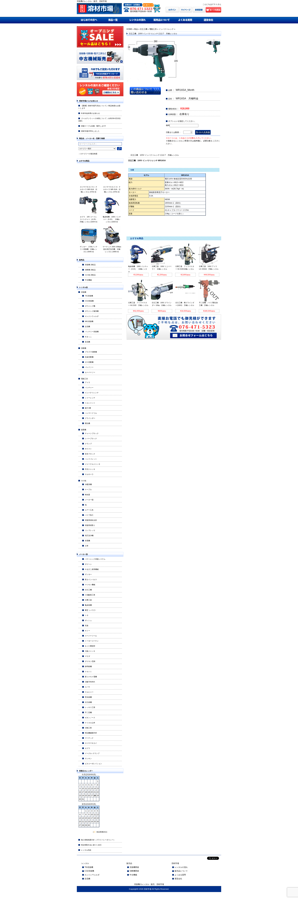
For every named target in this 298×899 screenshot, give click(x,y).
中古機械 (88, 280)
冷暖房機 (88, 484)
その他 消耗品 (90, 275)
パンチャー (89, 387)
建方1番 (88, 408)
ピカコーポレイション (93, 764)
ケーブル (88, 489)
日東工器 (88, 600)
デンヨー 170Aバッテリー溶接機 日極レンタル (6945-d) (88, 249)
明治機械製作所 (91, 733)
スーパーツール (91, 636)
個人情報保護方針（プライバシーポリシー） (98, 840)
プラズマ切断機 (91, 352)
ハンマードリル (91, 413)
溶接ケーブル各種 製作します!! (93, 126)
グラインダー (90, 418)
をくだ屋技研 (90, 646)
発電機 (87, 541)
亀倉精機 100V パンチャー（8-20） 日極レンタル (138, 269)
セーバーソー (90, 372)
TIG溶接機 (89, 296)
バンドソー (89, 367)
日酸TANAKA (90, 682)
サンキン (88, 758)
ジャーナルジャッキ (92, 464)
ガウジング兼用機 (92, 311)
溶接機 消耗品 (90, 265)
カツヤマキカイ (91, 743)
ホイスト (88, 449)
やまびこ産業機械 (92, 569)
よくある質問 (180, 875)
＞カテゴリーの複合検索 (88, 154)
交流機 (87, 326)
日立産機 (88, 702)
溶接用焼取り (90, 525)
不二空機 (88, 712)
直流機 (87, 342)
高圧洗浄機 (89, 535)
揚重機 (83, 430)
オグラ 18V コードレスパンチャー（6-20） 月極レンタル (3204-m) (89, 219)
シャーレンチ (90, 398)
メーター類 (89, 500)
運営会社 (178, 879)
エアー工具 (89, 510)
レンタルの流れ (181, 867)
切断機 (83, 348)
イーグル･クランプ (92, 753)
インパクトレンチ (92, 393)
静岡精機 (88, 666)
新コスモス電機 (91, 677)
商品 (136, 29)
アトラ (87, 382)
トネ (86, 615)
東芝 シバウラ (90, 610)
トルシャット (90, 403)
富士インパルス (91, 579)
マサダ (87, 656)
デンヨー (88, 574)
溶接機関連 (134, 867)
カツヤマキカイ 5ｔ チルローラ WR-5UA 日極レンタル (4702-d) (88, 189)
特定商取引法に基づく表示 (91, 845)
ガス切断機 (89, 362)
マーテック (89, 738)
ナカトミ (88, 671)
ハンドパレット (91, 459)
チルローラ (89, 474)
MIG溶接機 (89, 321)
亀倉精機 (88, 605)
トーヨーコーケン (92, 641)
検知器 (87, 495)
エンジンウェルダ (92, 316)
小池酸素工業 (90, 595)
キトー (87, 631)
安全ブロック (90, 454)
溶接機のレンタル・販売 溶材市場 (149, 884)
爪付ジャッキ (90, 469)
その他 (83, 481)
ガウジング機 (90, 306)
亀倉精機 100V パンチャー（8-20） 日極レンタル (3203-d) (112, 219)
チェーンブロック (92, 433)
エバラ (87, 687)
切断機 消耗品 (90, 270)
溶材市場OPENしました (90, 131)
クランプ (88, 444)
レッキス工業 (90, 707)
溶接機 (83, 292)
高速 (86, 625)
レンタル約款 (86, 850)
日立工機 (88, 590)
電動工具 (84, 379)
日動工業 (88, 728)
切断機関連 (134, 871)
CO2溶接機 (89, 301)
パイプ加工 (89, 515)
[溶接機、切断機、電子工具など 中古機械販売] (100, 63)
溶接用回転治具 (91, 520)
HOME (129, 29)
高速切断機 (89, 357)
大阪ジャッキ (90, 651)
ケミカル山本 (90, 723)
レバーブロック (91, 438)
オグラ (87, 748)
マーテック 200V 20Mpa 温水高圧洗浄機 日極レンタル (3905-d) (112, 249)
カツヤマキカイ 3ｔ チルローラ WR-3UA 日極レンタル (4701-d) (111, 189)
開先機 (87, 423)
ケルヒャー (89, 692)
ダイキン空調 (90, 661)
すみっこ (88, 337)
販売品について (181, 871)
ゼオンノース (90, 717)
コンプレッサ (90, 530)
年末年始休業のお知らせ (90, 113)
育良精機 (88, 697)
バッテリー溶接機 (92, 332)
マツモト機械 (90, 585)
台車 (86, 546)
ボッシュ (88, 620)
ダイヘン (88, 564)
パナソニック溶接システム (95, 559)
